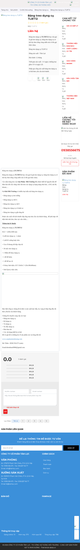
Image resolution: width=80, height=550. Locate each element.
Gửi (5, 411)
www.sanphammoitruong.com (12, 339)
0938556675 (70, 150)
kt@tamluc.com (12, 484)
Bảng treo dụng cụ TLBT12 (65, 188)
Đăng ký (71, 448)
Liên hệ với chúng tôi (70, 163)
